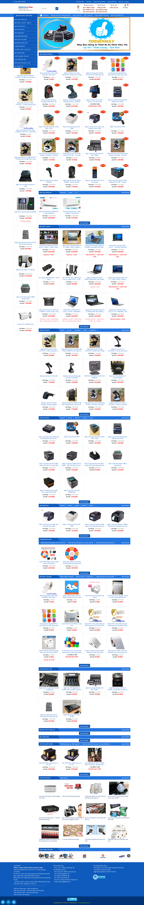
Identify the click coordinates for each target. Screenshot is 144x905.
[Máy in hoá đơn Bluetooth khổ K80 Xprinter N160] (117, 92)
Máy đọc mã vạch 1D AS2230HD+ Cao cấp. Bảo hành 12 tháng (117, 351)
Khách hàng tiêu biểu (46, 849)
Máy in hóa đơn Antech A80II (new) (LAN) (25, 298)
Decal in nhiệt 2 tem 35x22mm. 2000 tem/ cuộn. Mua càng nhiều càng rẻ (94, 652)
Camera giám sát (112, 1)
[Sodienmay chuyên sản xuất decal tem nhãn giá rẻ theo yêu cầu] (96, 788)
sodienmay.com (73, 902)
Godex (77, 505)
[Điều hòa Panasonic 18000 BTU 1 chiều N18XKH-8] (49, 202)
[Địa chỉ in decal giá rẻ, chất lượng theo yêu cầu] (96, 808)
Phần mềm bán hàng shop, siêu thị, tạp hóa (53, 542)
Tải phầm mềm (80, 1)
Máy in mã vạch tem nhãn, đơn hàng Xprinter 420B (94, 127)
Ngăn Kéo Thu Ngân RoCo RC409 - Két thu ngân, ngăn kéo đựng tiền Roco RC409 (72, 689)
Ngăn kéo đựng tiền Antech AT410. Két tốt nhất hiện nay (25, 243)
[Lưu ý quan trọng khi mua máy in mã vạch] (96, 830)
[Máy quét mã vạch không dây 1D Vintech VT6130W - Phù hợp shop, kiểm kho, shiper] (49, 145)
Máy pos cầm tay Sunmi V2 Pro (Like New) (94, 181)
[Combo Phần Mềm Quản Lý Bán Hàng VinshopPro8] (49, 553)
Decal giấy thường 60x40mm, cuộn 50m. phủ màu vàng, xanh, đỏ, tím (117, 74)
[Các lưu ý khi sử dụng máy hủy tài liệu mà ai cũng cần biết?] (119, 788)
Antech (62, 330)
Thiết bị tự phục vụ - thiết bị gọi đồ (69, 744)
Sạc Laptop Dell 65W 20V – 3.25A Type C (49, 278)
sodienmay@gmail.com (84, 902)
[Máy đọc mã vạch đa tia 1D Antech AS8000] (117, 368)
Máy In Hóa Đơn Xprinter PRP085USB (72, 491)
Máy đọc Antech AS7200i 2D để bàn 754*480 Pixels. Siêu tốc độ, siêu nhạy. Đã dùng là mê (72, 404)
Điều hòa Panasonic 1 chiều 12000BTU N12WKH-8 (71, 212)
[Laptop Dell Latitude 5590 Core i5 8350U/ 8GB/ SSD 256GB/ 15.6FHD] (94, 300)
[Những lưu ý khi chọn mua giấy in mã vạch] (119, 832)
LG (76, 192)
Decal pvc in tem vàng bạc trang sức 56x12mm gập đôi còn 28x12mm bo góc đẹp (118, 597)
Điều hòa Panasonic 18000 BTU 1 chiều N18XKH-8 (49, 212)
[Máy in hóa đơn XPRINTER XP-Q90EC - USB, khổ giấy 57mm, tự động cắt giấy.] (72, 455)
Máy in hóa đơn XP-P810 (117, 127)
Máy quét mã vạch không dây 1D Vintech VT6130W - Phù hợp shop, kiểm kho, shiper (49, 155)
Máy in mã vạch (19, 33)
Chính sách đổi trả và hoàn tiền (35, 890)
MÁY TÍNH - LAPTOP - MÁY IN (22, 23)
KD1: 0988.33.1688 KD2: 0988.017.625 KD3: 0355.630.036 (88, 10)
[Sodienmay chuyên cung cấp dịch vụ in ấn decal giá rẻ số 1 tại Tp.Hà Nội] (50, 832)
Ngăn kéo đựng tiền (21, 43)
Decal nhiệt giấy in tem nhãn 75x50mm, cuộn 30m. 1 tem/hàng (25, 131)
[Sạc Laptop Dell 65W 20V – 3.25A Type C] (49, 269)
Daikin (70, 192)
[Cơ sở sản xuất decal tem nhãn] (73, 830)
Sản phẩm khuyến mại (46, 54)
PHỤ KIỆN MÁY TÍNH (20, 59)
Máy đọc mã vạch (19, 26)
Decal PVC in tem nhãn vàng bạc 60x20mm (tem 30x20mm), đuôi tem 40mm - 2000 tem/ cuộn (118, 625)
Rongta (85, 418)
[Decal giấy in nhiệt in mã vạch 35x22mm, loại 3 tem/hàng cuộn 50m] (117, 642)
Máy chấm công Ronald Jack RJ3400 (25, 212)
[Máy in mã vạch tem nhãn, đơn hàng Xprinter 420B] (94, 118)
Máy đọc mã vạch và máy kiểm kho (60, 15)
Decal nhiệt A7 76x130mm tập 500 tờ (94, 596)
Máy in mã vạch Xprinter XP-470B (72, 127)
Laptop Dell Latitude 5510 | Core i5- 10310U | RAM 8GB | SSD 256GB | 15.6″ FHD (72, 311)
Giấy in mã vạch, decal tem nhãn (105, 576)
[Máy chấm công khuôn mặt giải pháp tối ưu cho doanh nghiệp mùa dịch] (73, 810)
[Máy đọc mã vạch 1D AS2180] (49, 368)
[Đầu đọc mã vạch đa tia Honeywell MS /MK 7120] (49, 92)
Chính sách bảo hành (19, 892)
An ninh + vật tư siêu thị (22, 49)
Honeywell (77, 330)
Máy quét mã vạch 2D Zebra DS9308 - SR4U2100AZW (71, 181)
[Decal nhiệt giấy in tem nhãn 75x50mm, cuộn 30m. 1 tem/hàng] (49, 65)
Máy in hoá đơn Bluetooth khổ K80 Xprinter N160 (117, 101)
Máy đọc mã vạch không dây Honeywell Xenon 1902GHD (71, 101)
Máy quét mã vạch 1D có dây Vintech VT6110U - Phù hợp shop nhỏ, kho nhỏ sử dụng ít (72, 155)
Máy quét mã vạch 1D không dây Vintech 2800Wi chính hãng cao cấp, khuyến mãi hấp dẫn (72, 351)
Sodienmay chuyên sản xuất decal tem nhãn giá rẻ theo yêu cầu (95, 797)
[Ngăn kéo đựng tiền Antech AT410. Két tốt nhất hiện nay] (94, 65)
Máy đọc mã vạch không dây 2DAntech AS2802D (71, 377)
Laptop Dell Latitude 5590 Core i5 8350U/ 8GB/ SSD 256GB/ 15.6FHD (94, 311)
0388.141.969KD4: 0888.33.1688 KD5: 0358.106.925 (101, 10)
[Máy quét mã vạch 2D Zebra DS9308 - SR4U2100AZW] (72, 172)
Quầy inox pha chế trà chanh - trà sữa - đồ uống (95, 744)
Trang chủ (46, 15)
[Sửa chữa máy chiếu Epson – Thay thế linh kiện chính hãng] (50, 809)
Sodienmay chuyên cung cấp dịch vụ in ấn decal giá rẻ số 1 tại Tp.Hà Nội (49, 840)
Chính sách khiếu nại (32, 888)
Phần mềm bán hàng (99, 1)
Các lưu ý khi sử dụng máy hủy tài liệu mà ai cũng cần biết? (118, 797)
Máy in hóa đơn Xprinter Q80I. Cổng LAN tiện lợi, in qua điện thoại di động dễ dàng (48, 465)
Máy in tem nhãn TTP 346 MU (25, 270)
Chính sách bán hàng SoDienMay (71, 796)
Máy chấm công (19, 53)
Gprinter (77, 418)
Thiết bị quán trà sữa (21, 56)
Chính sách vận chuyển (20, 890)
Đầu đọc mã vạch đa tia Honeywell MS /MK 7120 (48, 101)
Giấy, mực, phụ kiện (20, 39)
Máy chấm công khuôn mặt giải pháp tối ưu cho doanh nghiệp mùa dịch (73, 818)
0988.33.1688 (21, 1)
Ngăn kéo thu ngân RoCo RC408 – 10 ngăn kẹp (49, 689)
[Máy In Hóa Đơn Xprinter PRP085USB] (72, 482)
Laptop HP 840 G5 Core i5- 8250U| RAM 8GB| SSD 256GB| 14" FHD (94, 279)
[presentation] (40, 855)
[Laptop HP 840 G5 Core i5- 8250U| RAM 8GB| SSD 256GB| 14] (94, 269)
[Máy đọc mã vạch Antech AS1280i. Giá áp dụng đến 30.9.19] (49, 395)
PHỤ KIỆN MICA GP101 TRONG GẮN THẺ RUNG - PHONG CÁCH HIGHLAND (95, 764)
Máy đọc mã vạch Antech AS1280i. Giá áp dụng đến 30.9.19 (49, 404)
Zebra (91, 505)
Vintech (69, 330)
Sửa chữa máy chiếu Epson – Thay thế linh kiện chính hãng (49, 818)
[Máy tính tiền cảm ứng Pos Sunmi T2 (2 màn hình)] (94, 92)
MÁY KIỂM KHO (18, 66)
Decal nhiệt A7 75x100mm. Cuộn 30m (72, 624)
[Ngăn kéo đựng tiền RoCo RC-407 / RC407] (94, 145)
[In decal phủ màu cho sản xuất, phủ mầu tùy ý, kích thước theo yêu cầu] (72, 642)
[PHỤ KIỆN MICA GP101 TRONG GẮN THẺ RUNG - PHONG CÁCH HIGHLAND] (94, 755)
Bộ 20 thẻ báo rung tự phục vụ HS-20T (48, 764)
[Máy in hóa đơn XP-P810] (117, 118)
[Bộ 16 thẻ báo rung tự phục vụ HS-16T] (72, 755)
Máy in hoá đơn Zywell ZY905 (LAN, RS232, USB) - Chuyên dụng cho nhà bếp (117, 182)
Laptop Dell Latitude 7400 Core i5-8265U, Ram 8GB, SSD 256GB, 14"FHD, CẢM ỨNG (95, 247)
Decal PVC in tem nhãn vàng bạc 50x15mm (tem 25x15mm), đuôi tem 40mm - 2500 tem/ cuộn (95, 625)
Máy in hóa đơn (19, 29)
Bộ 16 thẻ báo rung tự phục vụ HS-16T (71, 764)
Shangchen (93, 330)
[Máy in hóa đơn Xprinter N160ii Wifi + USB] (49, 118)
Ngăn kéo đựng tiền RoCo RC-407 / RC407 (94, 154)
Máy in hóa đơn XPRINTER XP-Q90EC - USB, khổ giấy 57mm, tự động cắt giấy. (72, 465)
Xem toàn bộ (125, 192)
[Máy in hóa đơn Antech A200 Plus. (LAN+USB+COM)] (49, 482)
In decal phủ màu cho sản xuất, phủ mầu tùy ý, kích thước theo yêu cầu (71, 652)
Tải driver (89, 1)
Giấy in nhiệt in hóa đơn (102, 15)
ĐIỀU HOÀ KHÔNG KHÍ (20, 19)
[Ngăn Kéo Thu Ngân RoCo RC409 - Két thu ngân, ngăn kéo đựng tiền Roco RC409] (72, 680)
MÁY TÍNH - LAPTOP (45, 226)
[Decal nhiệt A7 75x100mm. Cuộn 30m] (72, 615)
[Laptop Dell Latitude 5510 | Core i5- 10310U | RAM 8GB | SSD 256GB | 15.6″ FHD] (72, 302)
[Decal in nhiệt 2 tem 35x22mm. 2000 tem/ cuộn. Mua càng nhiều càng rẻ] (94, 642)
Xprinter (62, 418)
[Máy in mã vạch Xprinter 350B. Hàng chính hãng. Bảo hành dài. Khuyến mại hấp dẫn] (94, 516)
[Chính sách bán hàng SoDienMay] (73, 786)
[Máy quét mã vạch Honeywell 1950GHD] (49, 172)
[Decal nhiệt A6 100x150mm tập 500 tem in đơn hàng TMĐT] (49, 642)
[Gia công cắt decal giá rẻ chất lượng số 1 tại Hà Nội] (119, 810)
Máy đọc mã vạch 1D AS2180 (49, 376)
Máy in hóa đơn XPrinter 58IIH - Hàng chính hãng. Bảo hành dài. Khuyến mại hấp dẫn (95, 465)
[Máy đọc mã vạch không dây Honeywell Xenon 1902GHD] (72, 92)
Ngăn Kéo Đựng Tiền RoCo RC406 (71, 715)
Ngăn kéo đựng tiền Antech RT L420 (25, 185)
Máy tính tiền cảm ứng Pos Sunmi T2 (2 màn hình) (94, 101)
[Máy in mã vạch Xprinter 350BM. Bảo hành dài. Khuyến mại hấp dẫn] (117, 516)
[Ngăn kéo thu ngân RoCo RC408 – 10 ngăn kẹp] (49, 680)
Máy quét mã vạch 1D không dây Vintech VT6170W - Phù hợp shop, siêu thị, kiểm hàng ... (118, 155)
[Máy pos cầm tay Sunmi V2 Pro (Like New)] (94, 172)
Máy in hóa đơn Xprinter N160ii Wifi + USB (49, 127)
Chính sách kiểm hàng (32, 892)
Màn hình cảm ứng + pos (22, 63)
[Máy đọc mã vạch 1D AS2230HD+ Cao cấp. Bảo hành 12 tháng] (117, 341)
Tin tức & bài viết (45, 778)
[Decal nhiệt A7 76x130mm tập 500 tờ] (94, 587)
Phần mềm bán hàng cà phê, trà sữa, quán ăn (80, 542)
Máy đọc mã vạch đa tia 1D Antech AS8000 (117, 377)
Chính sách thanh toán (20, 888)
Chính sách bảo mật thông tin (22, 894)
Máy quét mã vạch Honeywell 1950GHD (49, 181)
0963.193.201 (114, 8)
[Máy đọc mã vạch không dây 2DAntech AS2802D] (72, 368)
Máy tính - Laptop (124, 1)
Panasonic (63, 192)
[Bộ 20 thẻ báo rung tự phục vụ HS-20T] (49, 755)
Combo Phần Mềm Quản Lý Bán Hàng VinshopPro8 (49, 562)
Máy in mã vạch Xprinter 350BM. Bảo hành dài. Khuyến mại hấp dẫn (118, 526)
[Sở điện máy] (25, 8)
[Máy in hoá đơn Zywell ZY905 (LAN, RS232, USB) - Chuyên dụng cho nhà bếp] (117, 172)
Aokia (84, 330)
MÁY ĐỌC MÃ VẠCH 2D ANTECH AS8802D (95, 377)
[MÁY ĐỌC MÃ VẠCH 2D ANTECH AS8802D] (94, 368)
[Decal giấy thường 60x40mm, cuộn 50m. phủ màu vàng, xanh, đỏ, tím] (117, 65)
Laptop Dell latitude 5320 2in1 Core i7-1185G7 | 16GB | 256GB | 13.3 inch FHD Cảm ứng (49, 247)
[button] (85, 49)
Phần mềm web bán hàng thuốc (105, 542)
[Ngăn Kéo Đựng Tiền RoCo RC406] (72, 707)
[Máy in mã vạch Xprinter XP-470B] (72, 118)
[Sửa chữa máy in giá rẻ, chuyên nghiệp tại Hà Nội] (50, 788)
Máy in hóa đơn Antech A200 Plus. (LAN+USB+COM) (49, 491)
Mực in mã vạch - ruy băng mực (84, 576)
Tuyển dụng (63, 778)
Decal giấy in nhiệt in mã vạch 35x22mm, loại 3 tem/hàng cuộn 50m (118, 652)
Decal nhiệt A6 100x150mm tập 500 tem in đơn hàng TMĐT (48, 651)
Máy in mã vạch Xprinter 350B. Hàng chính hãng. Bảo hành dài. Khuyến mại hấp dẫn (95, 526)
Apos (91, 418)
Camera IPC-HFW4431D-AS (25, 324)
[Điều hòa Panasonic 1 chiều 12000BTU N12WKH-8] (72, 202)
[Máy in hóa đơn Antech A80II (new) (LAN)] (117, 455)
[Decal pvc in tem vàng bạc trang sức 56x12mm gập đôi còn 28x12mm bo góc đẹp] (117, 587)
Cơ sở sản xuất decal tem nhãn (70, 839)
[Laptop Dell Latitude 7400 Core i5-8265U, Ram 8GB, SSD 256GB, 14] (94, 237)
